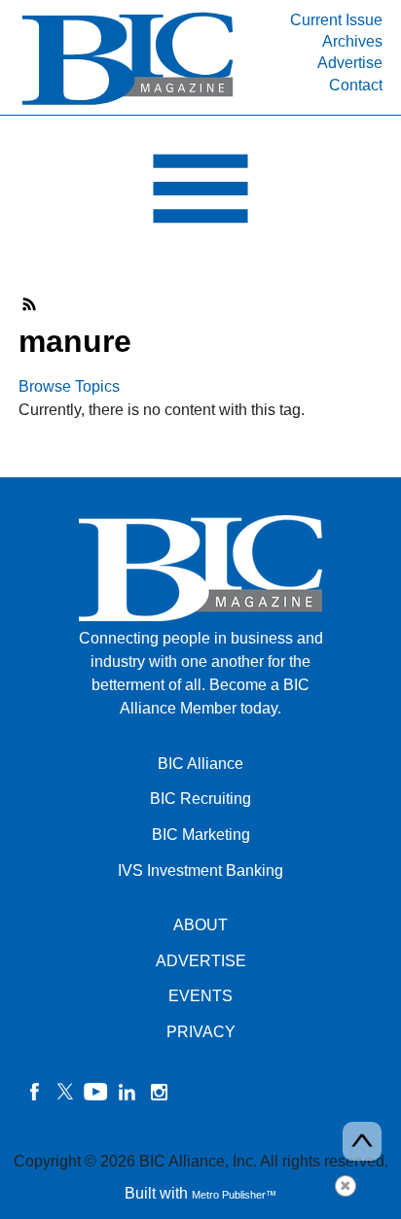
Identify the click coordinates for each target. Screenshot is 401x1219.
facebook (34, 1091)
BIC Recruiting (200, 798)
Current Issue (336, 20)
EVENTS (200, 996)
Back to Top (362, 1141)
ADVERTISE (201, 961)
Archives (352, 41)
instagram (158, 1091)
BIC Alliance (200, 763)
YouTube (96, 1091)
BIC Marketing (201, 834)
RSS (30, 304)
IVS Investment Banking (200, 870)
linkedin (127, 1091)
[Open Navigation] (200, 193)
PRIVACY (201, 1032)
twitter (65, 1091)
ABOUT (200, 925)
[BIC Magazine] (127, 103)
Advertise (350, 62)
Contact (356, 85)
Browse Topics (69, 386)
